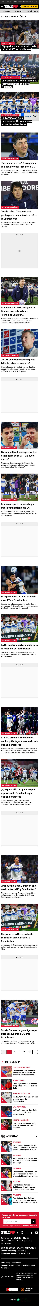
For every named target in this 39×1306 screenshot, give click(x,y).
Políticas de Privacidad (10, 1265)
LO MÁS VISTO (33, 11)
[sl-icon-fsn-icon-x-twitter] (27, 1232)
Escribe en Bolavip (8, 1251)
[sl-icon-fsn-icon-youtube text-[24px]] (36, 1232)
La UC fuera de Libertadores (21, 2)
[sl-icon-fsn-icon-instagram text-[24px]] (22, 1232)
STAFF (20, 1248)
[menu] (2, 6)
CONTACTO (29, 1248)
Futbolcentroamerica (9, 1253)
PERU (28, 1241)
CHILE (3, 1241)
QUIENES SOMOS (8, 1248)
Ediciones (5, 1238)
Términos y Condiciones (29, 1225)
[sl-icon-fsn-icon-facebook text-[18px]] (17, 1232)
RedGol (21, 1251)
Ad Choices (5, 1268)
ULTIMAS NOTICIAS (20, 8)
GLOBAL (11, 1241)
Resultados (19, 11)
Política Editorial (28, 1265)
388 (29, 1052)
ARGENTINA (16, 1238)
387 (24, 1052)
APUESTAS (25, 1253)
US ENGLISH (6, 1243)
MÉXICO (20, 1241)
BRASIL (26, 1238)
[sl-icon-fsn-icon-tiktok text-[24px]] (32, 1232)
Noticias (6, 11)
